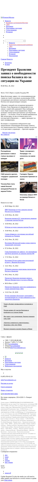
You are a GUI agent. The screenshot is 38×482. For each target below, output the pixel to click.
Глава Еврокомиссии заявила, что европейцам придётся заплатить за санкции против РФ (21, 252)
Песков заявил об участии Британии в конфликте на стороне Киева (16, 311)
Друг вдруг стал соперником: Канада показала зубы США (19, 317)
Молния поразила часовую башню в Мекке (18, 329)
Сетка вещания (11, 30)
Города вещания (6, 387)
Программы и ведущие (14, 28)
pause (7, 457)
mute (6, 459)
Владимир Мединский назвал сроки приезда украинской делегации (20, 244)
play (6, 455)
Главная (3, 59)
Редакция (9, 32)
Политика (8, 63)
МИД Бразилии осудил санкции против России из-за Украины (18, 210)
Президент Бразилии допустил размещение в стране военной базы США (20, 288)
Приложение (13, 56)
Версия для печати (8, 132)
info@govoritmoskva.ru (18, 348)
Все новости (5, 134)
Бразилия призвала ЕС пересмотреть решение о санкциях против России (21, 219)
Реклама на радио (7, 383)
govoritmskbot (13, 344)
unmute (7, 460)
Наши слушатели (7, 390)
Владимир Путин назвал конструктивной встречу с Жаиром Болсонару (19, 261)
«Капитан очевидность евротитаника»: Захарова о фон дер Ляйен (16, 324)
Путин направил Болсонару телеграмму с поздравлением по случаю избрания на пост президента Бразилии (20, 297)
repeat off (8, 473)
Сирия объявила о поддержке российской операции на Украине (19, 235)
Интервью (9, 26)
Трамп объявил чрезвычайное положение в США (18, 305)
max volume (9, 462)
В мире (7, 64)
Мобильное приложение (13, 366)
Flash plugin (8, 480)
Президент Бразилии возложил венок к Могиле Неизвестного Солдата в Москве (19, 279)
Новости (8, 21)
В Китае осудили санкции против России (19, 227)
